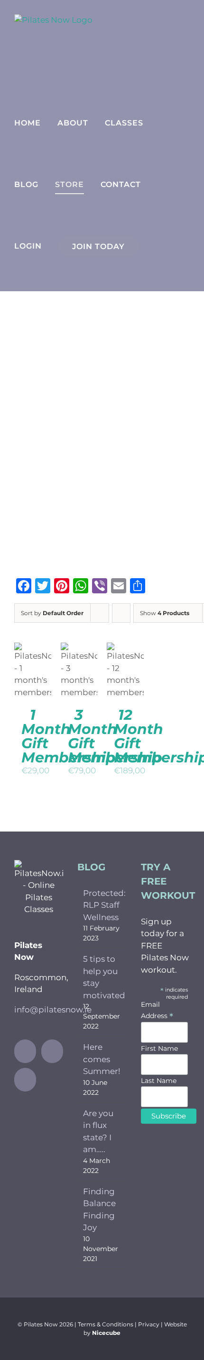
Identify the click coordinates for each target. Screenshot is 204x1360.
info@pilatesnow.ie (53, 1009)
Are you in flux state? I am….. (98, 1131)
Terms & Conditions (105, 1324)
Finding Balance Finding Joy (99, 1210)
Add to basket (34, 652)
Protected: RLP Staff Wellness (102, 905)
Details (35, 682)
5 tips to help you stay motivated (102, 977)
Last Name (158, 1080)
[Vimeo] (25, 1080)
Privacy (148, 1324)
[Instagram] (52, 1051)
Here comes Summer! (101, 1059)
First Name (159, 1048)
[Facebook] (25, 1051)
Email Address (157, 1010)
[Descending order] (121, 613)
